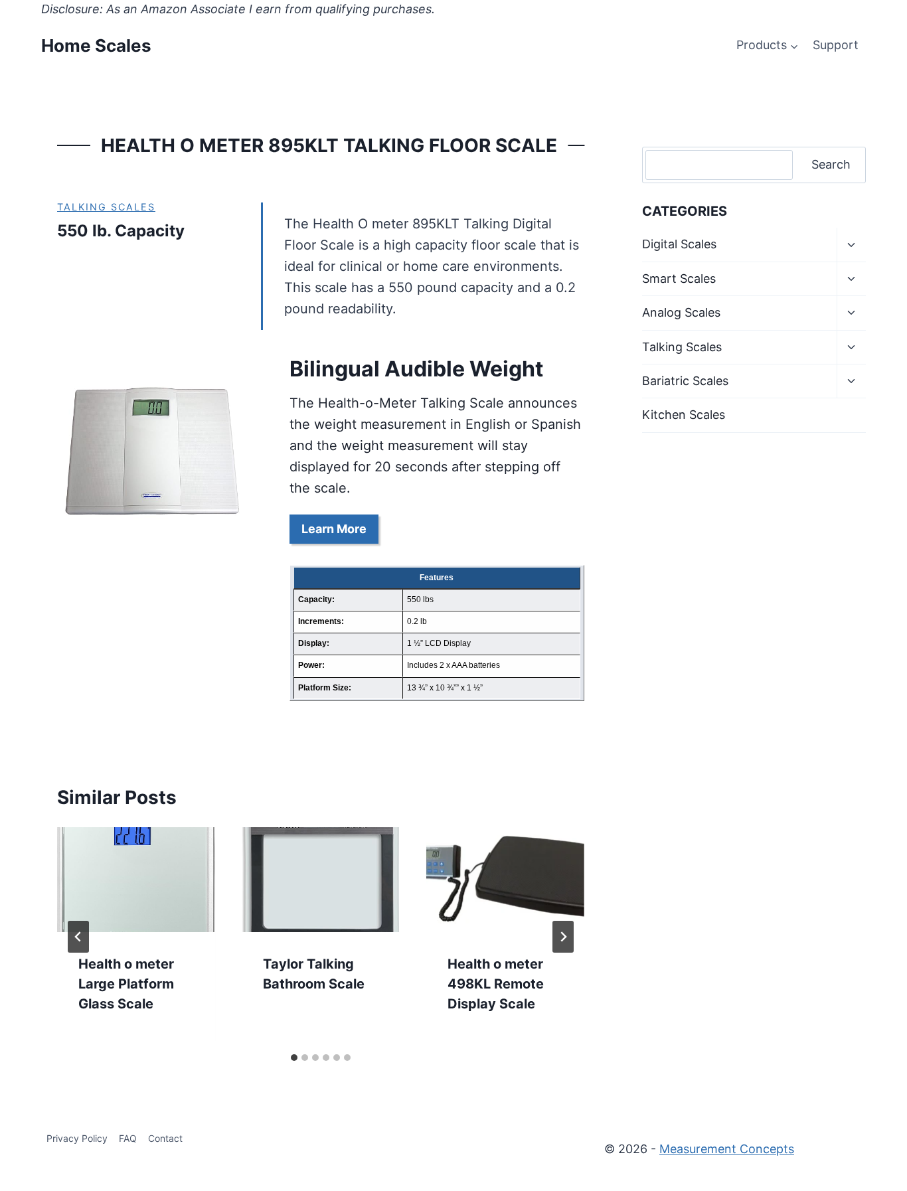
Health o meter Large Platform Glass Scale (126, 983)
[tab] (294, 1057)
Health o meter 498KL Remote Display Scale (496, 983)
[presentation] (136, 880)
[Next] (563, 937)
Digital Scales (679, 244)
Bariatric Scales (685, 381)
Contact (165, 1138)
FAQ (128, 1138)
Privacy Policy (77, 1138)
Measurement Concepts (726, 1149)
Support (836, 45)
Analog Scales (681, 312)
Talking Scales (106, 206)
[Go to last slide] (78, 937)
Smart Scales (679, 278)
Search (831, 164)
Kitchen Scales (683, 415)
